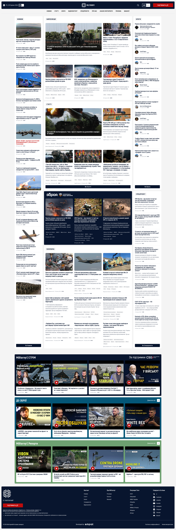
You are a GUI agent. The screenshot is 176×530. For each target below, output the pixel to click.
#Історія (54, 337)
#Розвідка (87, 314)
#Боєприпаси (72, 143)
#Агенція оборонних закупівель (110, 312)
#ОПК (64, 94)
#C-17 (76, 288)
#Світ (47, 58)
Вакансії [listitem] (109, 499)
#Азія (50, 58)
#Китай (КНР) (55, 58)
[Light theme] (20, 5)
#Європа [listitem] (132, 510)
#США (50, 288)
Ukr (144, 5)
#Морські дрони (88, 236)
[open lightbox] (33, 373)
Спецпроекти (84, 11)
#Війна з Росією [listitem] (134, 507)
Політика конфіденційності (152, 524)
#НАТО (90, 179)
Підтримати (161, 5)
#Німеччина (85, 179)
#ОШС (51, 313)
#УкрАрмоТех (65, 337)
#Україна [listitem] (132, 502)
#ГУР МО (92, 312)
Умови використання (167, 524)
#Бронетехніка (120, 312)
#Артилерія (53, 143)
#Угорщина (113, 288)
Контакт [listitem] (109, 496)
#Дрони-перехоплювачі (79, 236)
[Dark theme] (22, 5)
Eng (148, 5)
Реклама (118, 11)
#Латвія (93, 288)
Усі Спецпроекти (147, 345)
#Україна (47, 94)
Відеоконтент (72, 11)
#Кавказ (81, 337)
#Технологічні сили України (80, 240)
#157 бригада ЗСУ (119, 180)
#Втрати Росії (118, 51)
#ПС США (98, 288)
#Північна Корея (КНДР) (79, 314)
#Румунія (120, 94)
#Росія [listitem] (132, 513)
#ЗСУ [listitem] (131, 494)
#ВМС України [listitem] (134, 499)
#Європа (89, 288)
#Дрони (59, 94)
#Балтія (84, 288)
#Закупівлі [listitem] (133, 496)
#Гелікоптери (110, 286)
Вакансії (126, 11)
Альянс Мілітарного (106, 11)
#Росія (108, 51)
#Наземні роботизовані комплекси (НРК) (82, 238)
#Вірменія (76, 337)
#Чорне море (114, 94)
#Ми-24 (121, 286)
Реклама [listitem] (109, 494)
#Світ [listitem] (131, 505)
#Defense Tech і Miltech (50, 232)
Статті (56, 11)
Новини (49, 11)
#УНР (70, 337)
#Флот (105, 94)
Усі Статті (88, 187)
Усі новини (28, 345)
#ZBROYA (57, 232)
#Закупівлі (118, 314)
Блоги (63, 11)
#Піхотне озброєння (107, 236)
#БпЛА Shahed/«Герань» (118, 339)
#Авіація (80, 288)
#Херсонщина (61, 180)
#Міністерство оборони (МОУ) (124, 232)
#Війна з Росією (54, 94)
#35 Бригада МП (68, 180)
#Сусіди (112, 51)
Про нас (94, 11)
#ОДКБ (86, 337)
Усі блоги (147, 187)
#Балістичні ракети (78, 312)
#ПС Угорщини (126, 286)
